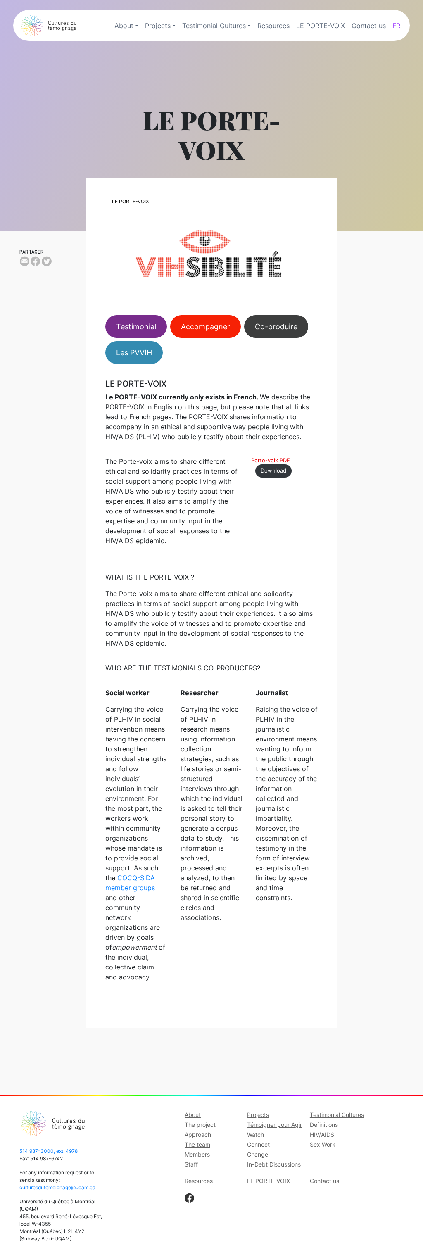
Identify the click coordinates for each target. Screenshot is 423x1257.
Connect (258, 1144)
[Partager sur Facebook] (35, 261)
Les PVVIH (134, 352)
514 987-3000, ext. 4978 (48, 1151)
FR (396, 25)
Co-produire (276, 326)
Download (273, 471)
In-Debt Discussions (274, 1164)
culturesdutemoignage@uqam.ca (57, 1187)
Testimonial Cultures (214, 25)
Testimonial (136, 326)
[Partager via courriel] (24, 261)
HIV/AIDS (322, 1134)
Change (257, 1154)
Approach (198, 1134)
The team (197, 1144)
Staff (191, 1164)
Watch (255, 1134)
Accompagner (205, 326)
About (123, 25)
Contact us (369, 25)
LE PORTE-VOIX (320, 25)
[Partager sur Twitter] (46, 261)
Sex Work (322, 1144)
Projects (158, 25)
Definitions (324, 1124)
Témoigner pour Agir (274, 1124)
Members (197, 1154)
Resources (273, 25)
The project (200, 1124)
